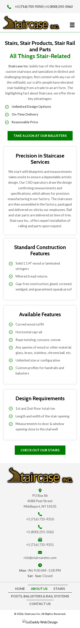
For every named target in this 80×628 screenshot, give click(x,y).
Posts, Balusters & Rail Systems (40, 596)
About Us (39, 589)
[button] (40, 135)
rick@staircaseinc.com (40, 558)
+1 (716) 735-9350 (29, 6)
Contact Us (40, 604)
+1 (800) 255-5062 (59, 6)
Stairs (59, 589)
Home (20, 589)
